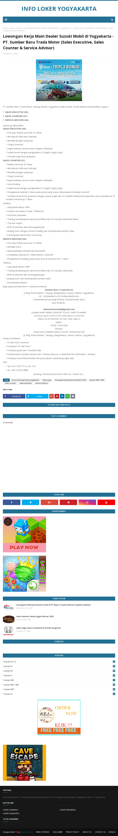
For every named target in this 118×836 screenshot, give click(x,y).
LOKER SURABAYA (10, 809)
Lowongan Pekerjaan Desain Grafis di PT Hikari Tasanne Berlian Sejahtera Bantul (53, 605)
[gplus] (49, 502)
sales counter (10, 383)
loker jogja (47, 380)
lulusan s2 (59, 694)
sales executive (26, 383)
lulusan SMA (59, 680)
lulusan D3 (59, 671)
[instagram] (87, 502)
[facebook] (11, 502)
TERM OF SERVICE (42, 832)
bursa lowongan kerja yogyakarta (25, 380)
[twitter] (30, 502)
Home (5, 28)
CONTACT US (100, 832)
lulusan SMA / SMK (97, 380)
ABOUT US (87, 832)
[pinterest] (68, 502)
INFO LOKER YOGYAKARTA (59, 9)
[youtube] (106, 502)
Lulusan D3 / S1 (59, 661)
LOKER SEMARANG (68, 809)
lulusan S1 (59, 675)
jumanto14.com (26, 832)
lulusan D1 (59, 666)
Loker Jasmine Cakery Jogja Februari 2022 (35, 616)
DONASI (112, 832)
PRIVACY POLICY (72, 832)
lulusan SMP (59, 689)
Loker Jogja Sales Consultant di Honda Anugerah (38, 628)
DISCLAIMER (57, 832)
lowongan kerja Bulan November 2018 (70, 380)
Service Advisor (16, 28)
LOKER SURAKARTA (11, 813)
